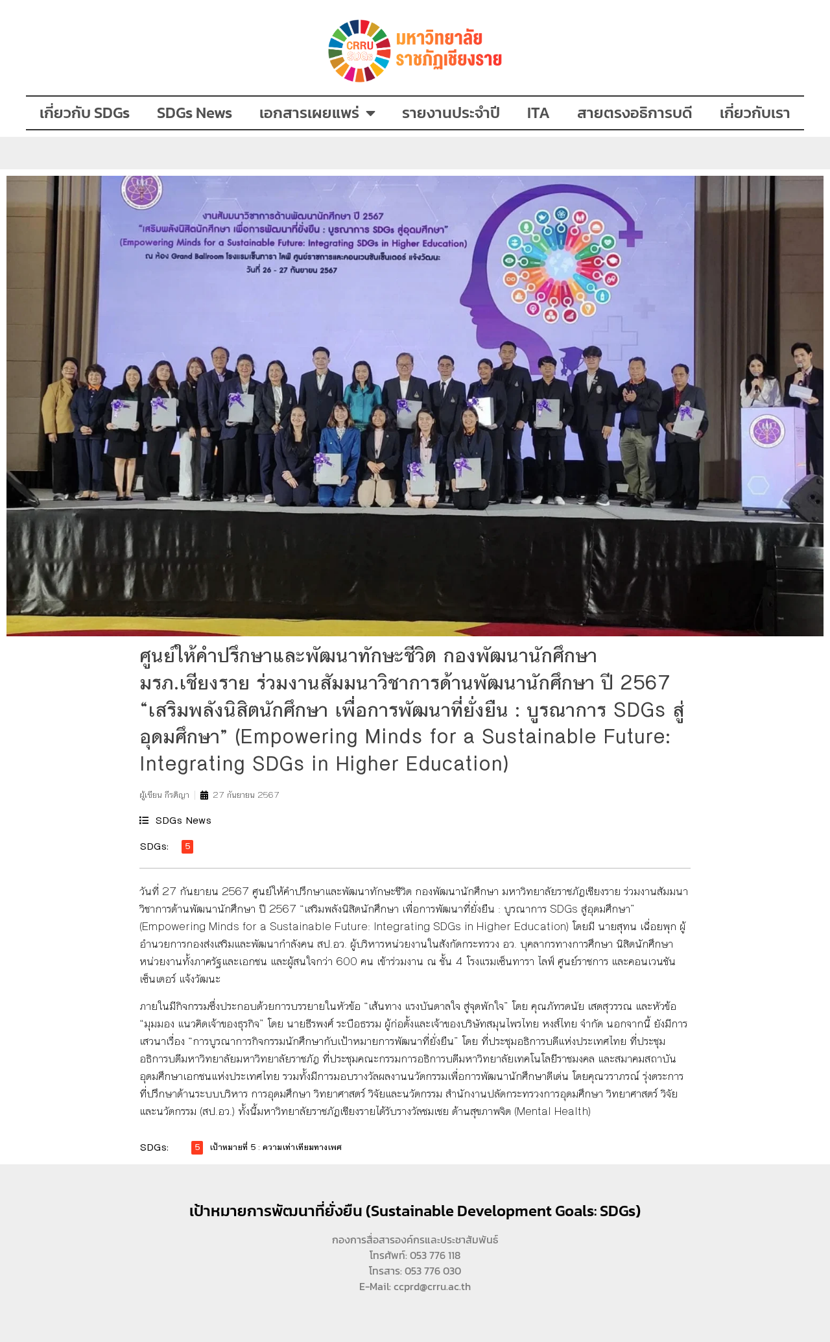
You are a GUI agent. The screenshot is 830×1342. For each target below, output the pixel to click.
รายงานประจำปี (451, 112)
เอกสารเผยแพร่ (309, 112)
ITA (538, 112)
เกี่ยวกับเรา (755, 112)
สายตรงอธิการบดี (635, 112)
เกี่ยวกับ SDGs (85, 112)
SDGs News (194, 112)
